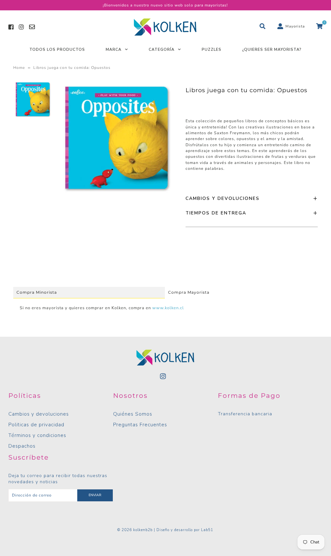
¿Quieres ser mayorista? (272, 49)
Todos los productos (57, 49)
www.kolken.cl (168, 308)
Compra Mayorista (188, 292)
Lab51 (207, 530)
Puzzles (211, 49)
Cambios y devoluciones (38, 414)
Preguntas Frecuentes (140, 424)
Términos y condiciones (37, 435)
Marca (114, 49)
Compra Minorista (36, 292)
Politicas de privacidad (36, 424)
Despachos (22, 446)
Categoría (162, 49)
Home (19, 67)
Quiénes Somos (132, 414)
